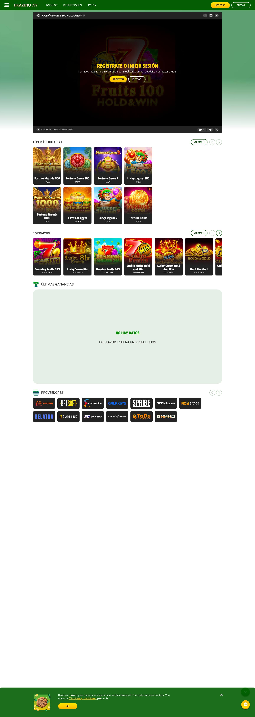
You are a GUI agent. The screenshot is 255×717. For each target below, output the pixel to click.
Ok (67, 706)
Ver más (198, 142)
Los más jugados (47, 142)
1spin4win (41, 233)
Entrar (241, 5)
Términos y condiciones (83, 698)
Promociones (72, 5)
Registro (220, 5)
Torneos (51, 5)
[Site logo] (26, 5)
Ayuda (92, 5)
